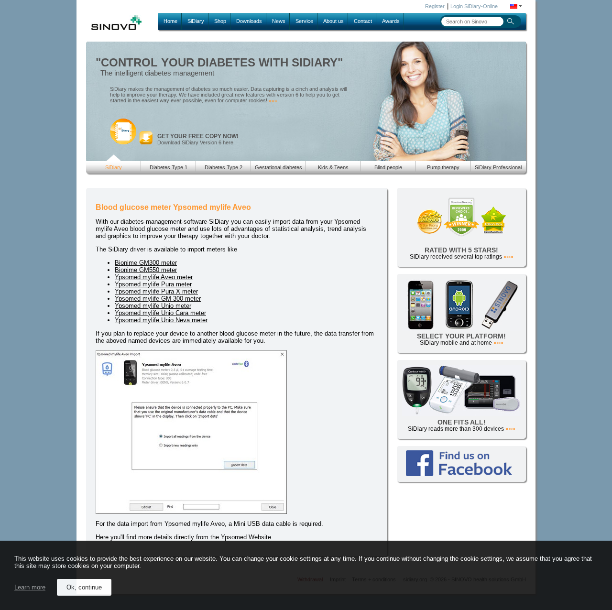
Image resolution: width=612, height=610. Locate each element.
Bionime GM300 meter (146, 262)
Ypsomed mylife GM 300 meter (158, 298)
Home (170, 21)
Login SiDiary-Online (474, 6)
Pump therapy (443, 167)
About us (333, 21)
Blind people (388, 167)
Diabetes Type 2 (223, 167)
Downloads (249, 21)
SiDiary (195, 21)
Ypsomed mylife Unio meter (153, 305)
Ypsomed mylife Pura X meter (156, 291)
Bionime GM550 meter (146, 269)
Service (304, 21)
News (278, 21)
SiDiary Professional (498, 167)
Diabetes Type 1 (168, 167)
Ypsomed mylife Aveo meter (154, 277)
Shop (220, 21)
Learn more (29, 587)
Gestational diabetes (278, 167)
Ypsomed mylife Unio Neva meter (161, 320)
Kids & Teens (333, 167)
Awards (391, 21)
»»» (273, 100)
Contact (363, 21)
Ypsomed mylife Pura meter (153, 284)
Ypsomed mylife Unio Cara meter (160, 312)
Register (435, 6)
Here (102, 537)
